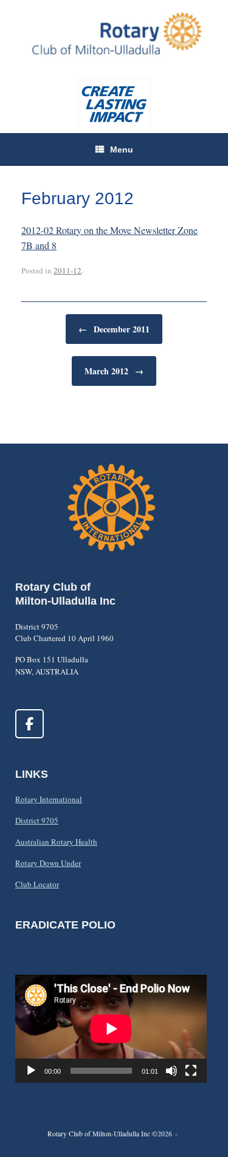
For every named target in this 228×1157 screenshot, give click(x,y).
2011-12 (67, 270)
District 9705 (36, 820)
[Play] (31, 1071)
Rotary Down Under (48, 862)
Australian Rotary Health (56, 841)
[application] (111, 1028)
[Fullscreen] (191, 1071)
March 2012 (114, 371)
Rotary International (48, 799)
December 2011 (114, 329)
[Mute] (171, 1071)
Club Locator (37, 884)
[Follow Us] (29, 723)
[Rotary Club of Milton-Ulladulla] (114, 33)
